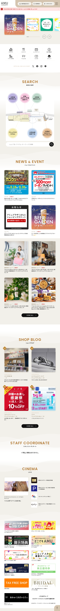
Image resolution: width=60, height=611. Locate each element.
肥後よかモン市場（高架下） (25, 98)
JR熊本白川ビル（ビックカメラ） (47, 133)
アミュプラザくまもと (13, 133)
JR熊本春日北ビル (36, 98)
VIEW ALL (30, 315)
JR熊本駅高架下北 (32, 133)
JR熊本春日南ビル (12, 98)
